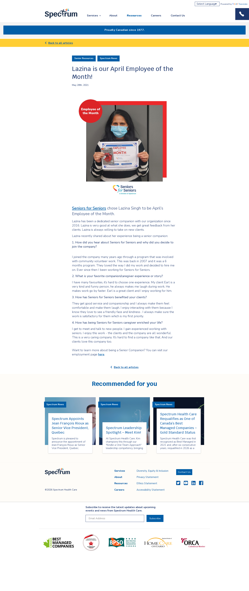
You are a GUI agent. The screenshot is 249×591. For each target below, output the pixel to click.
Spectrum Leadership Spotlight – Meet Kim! (124, 430)
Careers (156, 15)
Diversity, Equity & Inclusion (152, 471)
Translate (242, 4)
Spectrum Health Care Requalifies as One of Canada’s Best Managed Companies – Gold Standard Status (178, 423)
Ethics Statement (147, 483)
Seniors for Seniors (89, 208)
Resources (134, 15)
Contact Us (178, 15)
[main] (124, 251)
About (113, 15)
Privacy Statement (148, 477)
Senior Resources (83, 58)
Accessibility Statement (151, 489)
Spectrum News (108, 58)
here (101, 354)
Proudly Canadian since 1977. (125, 30)
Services (92, 15)
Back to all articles (60, 43)
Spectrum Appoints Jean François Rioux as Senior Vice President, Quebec (70, 426)
